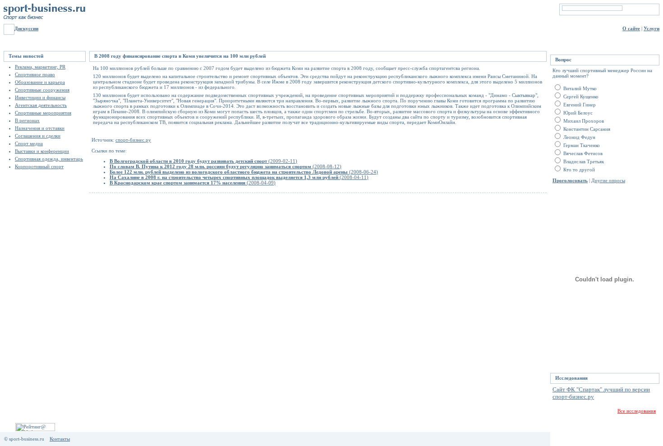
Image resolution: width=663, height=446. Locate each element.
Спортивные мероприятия (43, 112)
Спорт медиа (29, 143)
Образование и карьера (40, 82)
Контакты (60, 438)
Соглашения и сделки (37, 135)
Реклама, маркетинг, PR (40, 66)
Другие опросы (608, 180)
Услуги (651, 28)
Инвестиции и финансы (40, 97)
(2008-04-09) (193, 182)
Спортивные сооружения (42, 89)
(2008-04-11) (239, 177)
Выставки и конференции (42, 151)
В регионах (27, 120)
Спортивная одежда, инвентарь (49, 158)
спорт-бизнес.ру (133, 140)
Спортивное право (35, 74)
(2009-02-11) (203, 161)
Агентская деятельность (41, 105)
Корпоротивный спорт (39, 166)
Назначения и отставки (39, 128)
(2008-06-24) (244, 172)
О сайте (631, 28)
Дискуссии (26, 28)
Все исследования (636, 411)
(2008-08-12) (225, 166)
